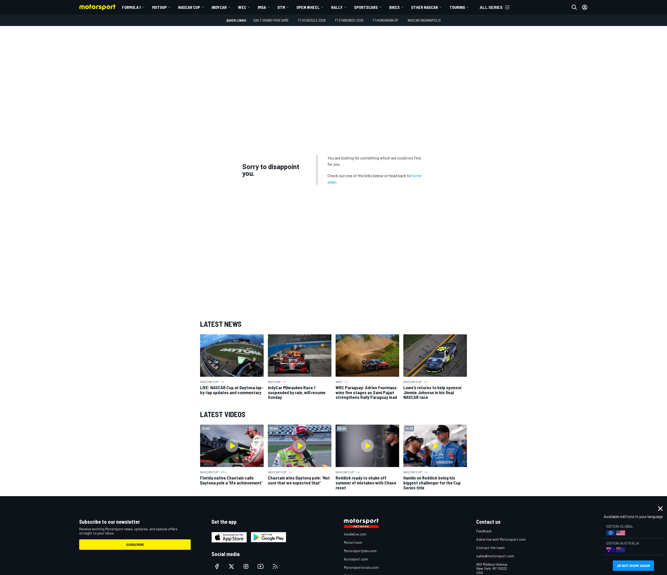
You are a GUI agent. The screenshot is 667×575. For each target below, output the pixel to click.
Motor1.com (353, 542)
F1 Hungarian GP (385, 20)
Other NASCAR (424, 7)
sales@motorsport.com (495, 556)
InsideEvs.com (355, 534)
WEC (242, 7)
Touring (457, 7)
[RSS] (275, 566)
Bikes (394, 7)
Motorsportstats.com (361, 567)
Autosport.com (356, 559)
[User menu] (584, 7)
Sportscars (366, 7)
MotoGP (159, 7)
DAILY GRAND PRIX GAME (271, 20)
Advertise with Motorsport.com (501, 539)
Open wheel (308, 7)
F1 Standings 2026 (349, 20)
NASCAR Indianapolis (424, 20)
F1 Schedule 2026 (312, 20)
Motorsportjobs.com (360, 550)
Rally (337, 7)
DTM (281, 7)
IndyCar (219, 7)
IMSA (262, 7)
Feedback (484, 531)
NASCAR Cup (189, 7)
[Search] (574, 7)
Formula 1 (131, 7)
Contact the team (490, 547)
